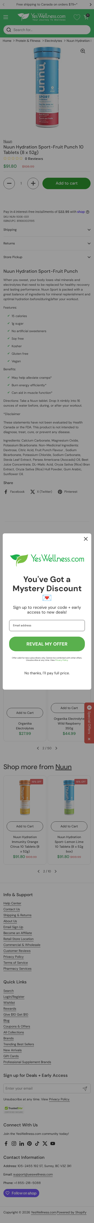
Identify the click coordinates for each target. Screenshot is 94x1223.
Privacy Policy (61, 660)
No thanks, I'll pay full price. (47, 673)
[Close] (85, 538)
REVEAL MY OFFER (47, 644)
